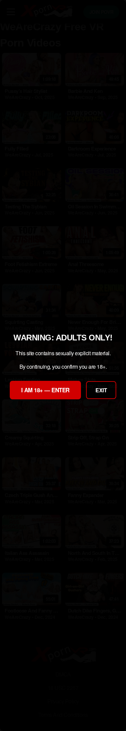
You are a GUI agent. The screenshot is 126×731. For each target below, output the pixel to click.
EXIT (101, 390)
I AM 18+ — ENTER (45, 390)
